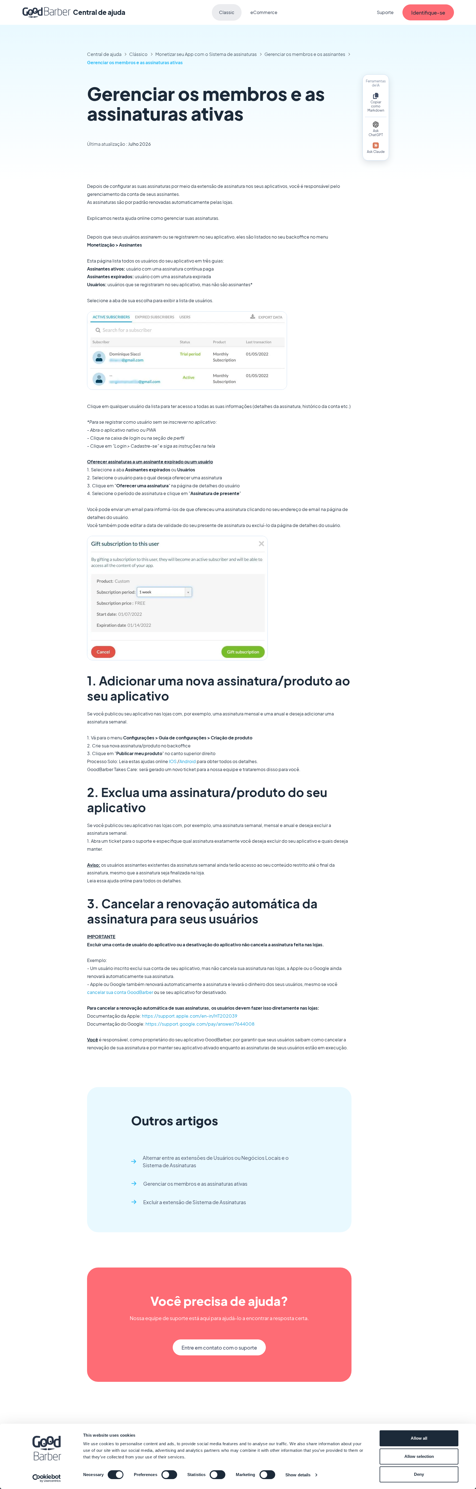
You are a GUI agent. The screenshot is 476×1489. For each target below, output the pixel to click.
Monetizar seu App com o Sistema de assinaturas (206, 54)
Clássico (138, 54)
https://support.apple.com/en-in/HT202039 (189, 1016)
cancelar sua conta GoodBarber (120, 992)
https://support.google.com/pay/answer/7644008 (200, 1024)
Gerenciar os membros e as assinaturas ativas (135, 62)
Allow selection (419, 1456)
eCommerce (263, 12)
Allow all (419, 1438)
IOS (173, 761)
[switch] (169, 1474)
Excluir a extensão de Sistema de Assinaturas (194, 1202)
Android (187, 761)
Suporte (385, 12)
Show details (297, 1474)
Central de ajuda (104, 54)
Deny (419, 1474)
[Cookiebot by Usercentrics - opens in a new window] (47, 1478)
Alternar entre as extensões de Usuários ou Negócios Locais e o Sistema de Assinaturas (216, 1161)
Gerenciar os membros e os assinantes (304, 54)
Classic (226, 12)
